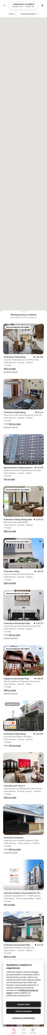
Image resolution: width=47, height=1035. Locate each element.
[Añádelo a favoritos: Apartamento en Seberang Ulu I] (40, 437)
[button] (10, 368)
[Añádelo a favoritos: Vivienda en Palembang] (40, 327)
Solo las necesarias (24, 1011)
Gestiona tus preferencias (23, 1018)
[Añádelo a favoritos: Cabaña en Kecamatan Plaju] (40, 648)
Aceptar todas (23, 1004)
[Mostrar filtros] (42, 5)
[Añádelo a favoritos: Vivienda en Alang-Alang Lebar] (40, 489)
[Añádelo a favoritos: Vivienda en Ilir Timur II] (40, 756)
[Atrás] (4, 5)
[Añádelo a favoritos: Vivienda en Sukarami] (40, 808)
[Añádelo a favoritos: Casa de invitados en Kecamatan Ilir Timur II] (40, 863)
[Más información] (36, 317)
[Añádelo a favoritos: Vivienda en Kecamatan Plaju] (40, 593)
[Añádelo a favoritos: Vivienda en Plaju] (40, 541)
